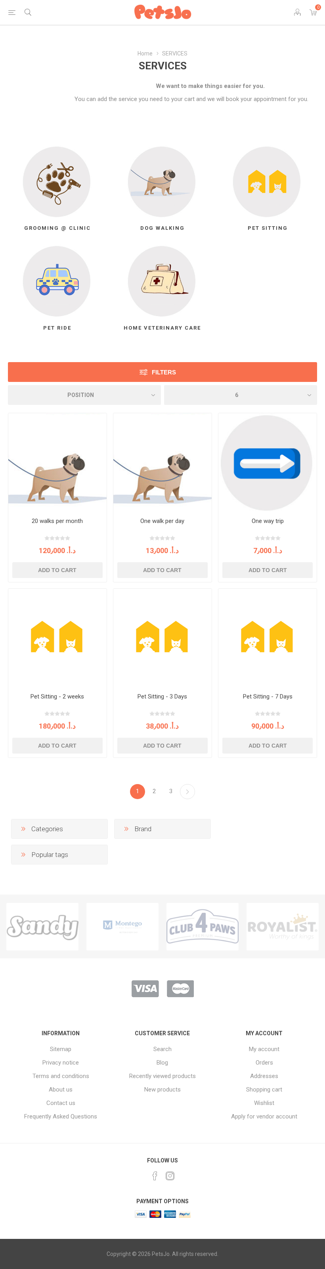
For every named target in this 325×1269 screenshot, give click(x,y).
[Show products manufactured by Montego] (122, 926)
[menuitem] (61, 1049)
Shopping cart (264, 1089)
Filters (164, 372)
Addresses (264, 1076)
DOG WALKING (162, 228)
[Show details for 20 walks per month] (57, 462)
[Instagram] (170, 1176)
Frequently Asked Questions (60, 1116)
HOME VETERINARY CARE (162, 328)
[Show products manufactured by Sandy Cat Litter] (42, 926)
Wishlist (264, 1103)
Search (162, 1049)
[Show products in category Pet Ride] (57, 281)
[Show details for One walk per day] (162, 462)
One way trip (268, 521)
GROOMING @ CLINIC (57, 228)
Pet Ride (57, 328)
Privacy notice (60, 1062)
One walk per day (162, 521)
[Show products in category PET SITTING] (267, 181)
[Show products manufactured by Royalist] (283, 926)
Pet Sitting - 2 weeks (57, 696)
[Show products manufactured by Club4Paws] (202, 926)
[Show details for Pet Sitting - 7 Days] (267, 638)
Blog (162, 1062)
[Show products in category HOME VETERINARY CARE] (162, 281)
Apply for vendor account (264, 1116)
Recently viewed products (162, 1076)
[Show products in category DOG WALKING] (162, 181)
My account (264, 1049)
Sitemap (60, 1049)
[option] (42, 926)
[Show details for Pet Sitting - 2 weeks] (57, 638)
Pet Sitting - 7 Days (267, 696)
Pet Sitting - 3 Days (162, 696)
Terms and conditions (60, 1076)
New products (162, 1089)
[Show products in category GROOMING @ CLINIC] (57, 181)
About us (61, 1089)
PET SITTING (268, 228)
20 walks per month (57, 521)
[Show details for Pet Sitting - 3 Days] (162, 638)
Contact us (60, 1103)
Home (145, 53)
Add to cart (57, 570)
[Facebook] (155, 1176)
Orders (264, 1062)
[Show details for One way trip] (267, 462)
